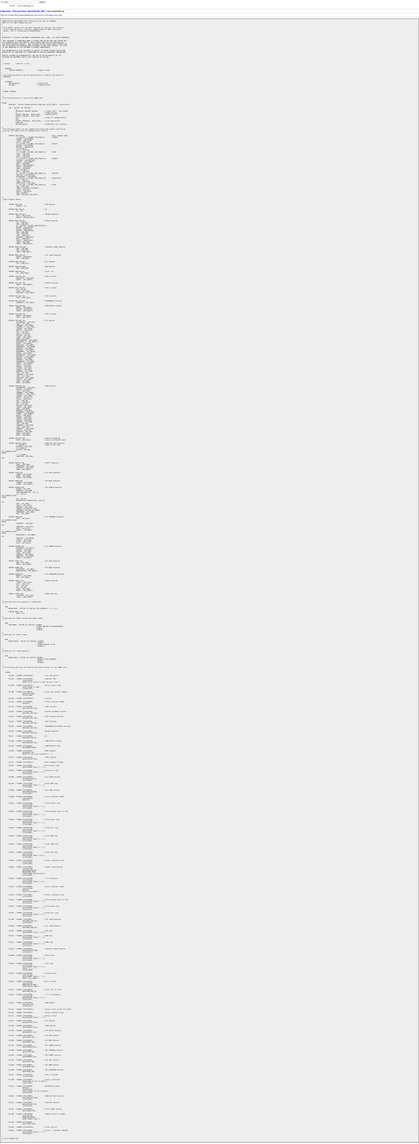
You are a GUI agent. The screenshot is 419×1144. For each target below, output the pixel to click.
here (50, 15)
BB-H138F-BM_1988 (36, 11)
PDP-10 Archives (19, 11)
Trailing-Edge (5, 11)
